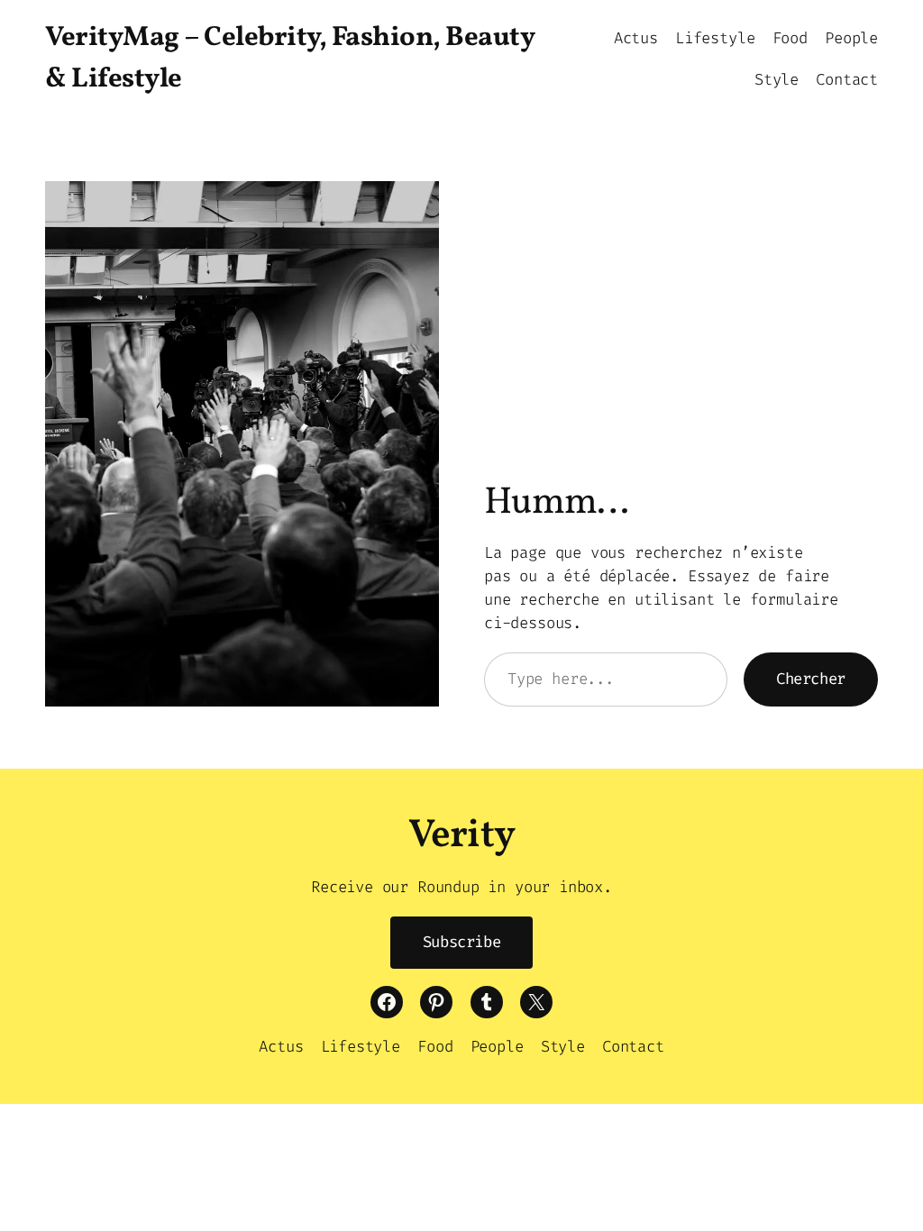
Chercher (810, 679)
